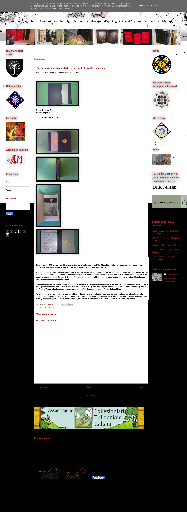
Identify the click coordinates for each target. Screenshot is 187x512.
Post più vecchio (139, 387)
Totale (55, 308)
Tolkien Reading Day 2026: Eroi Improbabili (165, 231)
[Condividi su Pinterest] (72, 304)
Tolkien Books (172, 274)
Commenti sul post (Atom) (95, 395)
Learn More (143, 6)
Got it (154, 6)
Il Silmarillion (48, 308)
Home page (90, 387)
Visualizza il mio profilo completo (170, 279)
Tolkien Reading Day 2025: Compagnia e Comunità (163, 257)
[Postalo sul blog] (65, 304)
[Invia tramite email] (62, 304)
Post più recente (42, 387)
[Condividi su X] (67, 304)
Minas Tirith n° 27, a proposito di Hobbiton (165, 250)
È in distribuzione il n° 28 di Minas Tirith (166, 239)
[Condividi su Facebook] (69, 304)
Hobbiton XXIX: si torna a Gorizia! (166, 244)
